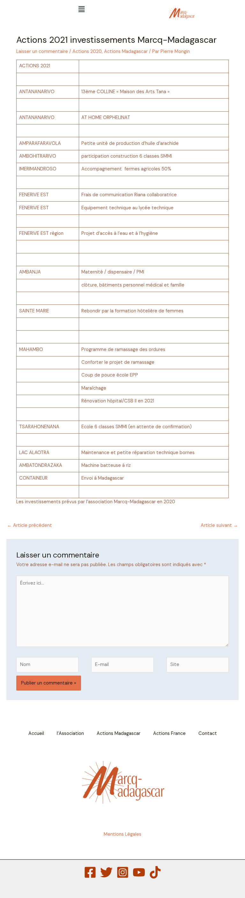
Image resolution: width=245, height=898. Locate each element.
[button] (81, 9)
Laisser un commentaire (42, 52)
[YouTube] (139, 872)
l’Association (70, 733)
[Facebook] (90, 872)
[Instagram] (122, 872)
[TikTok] (155, 872)
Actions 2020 (87, 52)
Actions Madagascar (126, 52)
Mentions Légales (122, 834)
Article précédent (29, 525)
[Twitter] (106, 872)
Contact (207, 733)
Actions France (169, 733)
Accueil (36, 733)
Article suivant (219, 525)
